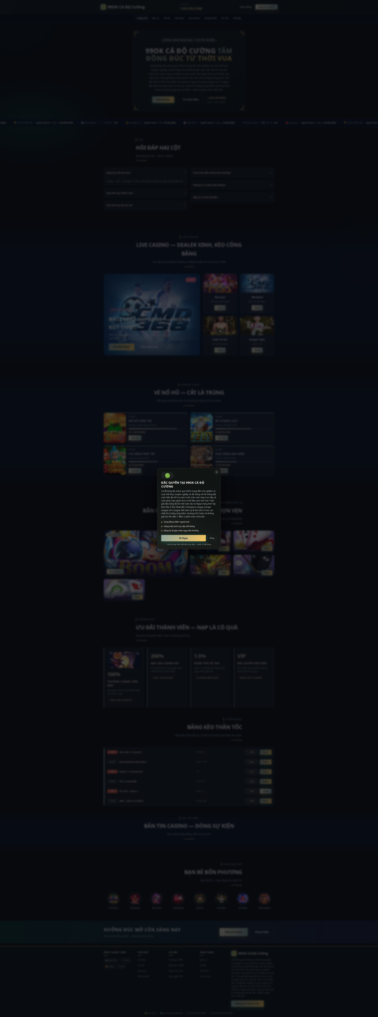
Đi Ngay (183, 538)
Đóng (212, 538)
